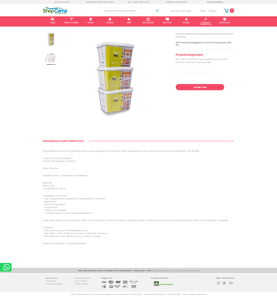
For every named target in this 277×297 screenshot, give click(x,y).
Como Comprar (81, 281)
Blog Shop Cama (230, 283)
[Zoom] (51, 39)
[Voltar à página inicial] (55, 13)
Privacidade (51, 281)
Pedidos (213, 11)
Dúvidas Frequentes (83, 278)
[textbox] (131, 11)
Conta (203, 11)
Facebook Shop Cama (218, 283)
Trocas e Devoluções (54, 284)
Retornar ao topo (267, 265)
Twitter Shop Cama (224, 283)
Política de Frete (81, 284)
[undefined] (116, 78)
